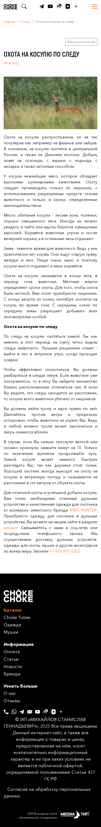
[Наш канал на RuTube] (58, 6)
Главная (9, 21)
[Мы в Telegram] (41, 6)
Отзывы (12, 700)
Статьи (25, 21)
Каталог (13, 610)
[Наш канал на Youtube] (50, 6)
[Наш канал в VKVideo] (67, 6)
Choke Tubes (17, 617)
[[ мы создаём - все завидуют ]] (79, 815)
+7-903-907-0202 (65, 551)
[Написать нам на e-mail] (29, 710)
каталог (11, 527)
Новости (13, 666)
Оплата (12, 651)
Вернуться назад (81, 42)
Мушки (11, 632)
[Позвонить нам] (6, 710)
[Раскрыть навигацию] (94, 6)
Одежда (12, 625)
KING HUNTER (83, 510)
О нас (10, 693)
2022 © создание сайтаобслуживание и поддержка (38, 815)
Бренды (12, 674)
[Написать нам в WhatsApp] (14, 710)
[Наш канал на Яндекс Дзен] (76, 6)
